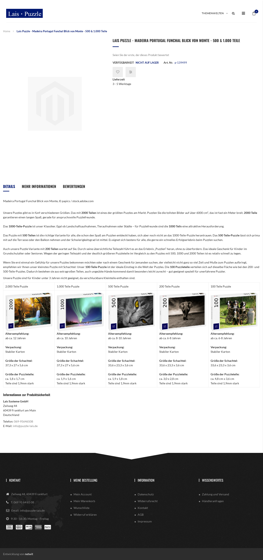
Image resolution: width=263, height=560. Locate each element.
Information (146, 480)
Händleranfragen (213, 501)
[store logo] (24, 13)
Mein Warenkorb (84, 501)
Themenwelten (213, 13)
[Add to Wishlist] (118, 72)
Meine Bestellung (85, 480)
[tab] (9, 187)
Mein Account (83, 494)
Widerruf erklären (85, 514)
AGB (141, 514)
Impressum (145, 521)
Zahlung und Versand (215, 494)
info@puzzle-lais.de (25, 426)
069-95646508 (23, 421)
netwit (29, 554)
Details (9, 186)
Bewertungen (74, 186)
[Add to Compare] (131, 72)
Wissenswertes (212, 480)
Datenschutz (146, 494)
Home (6, 31)
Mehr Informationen (39, 186)
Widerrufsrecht (148, 501)
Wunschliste (81, 508)
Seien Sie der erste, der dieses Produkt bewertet (141, 55)
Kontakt (15, 480)
